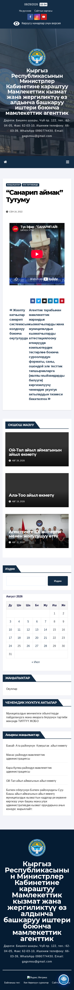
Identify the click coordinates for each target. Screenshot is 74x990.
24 (10, 645)
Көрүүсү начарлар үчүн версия (40, 23)
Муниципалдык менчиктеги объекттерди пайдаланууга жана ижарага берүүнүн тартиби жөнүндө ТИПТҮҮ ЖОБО (36, 717)
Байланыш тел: (12, 982)
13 (36, 629)
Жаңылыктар (13, 185)
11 (19, 629)
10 (10, 629)
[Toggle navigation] (67, 162)
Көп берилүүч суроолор (36, 982)
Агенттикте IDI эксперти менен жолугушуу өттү (35, 534)
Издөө (10, 569)
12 (28, 629)
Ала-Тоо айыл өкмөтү (31, 495)
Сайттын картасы (43, 11)
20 (36, 637)
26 (28, 645)
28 (45, 645)
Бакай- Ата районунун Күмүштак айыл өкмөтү (36, 745)
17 (10, 637)
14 (45, 629)
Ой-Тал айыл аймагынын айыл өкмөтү (35, 452)
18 (19, 637)
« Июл (36, 662)
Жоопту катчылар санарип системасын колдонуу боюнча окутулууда (19, 324)
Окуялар (11, 688)
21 (45, 637)
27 (36, 645)
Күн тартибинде (30, 185)
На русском (25, 11)
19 (28, 637)
